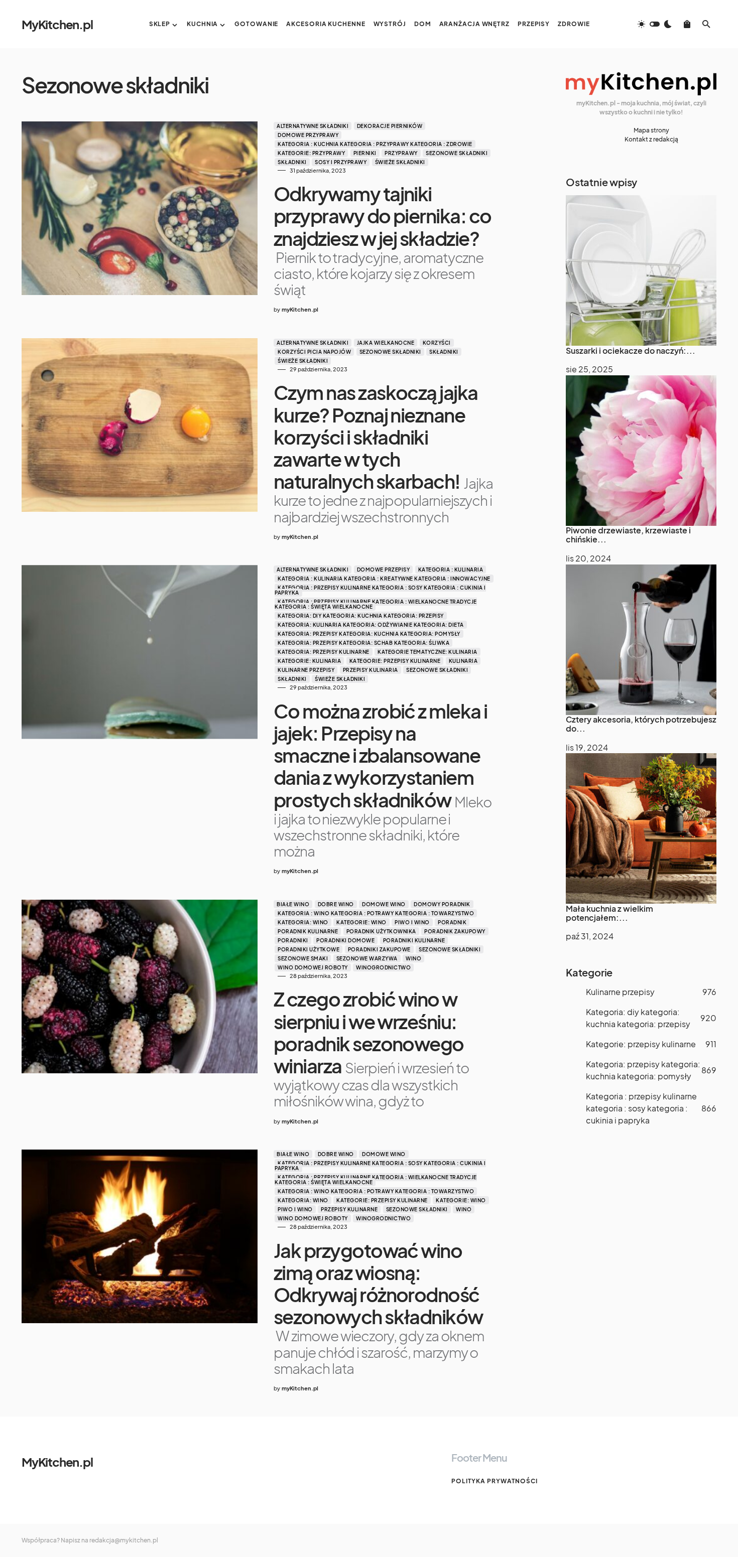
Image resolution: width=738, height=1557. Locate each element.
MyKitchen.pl (57, 24)
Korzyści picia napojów (314, 352)
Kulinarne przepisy (306, 670)
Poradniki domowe (345, 940)
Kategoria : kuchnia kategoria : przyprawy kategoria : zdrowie (375, 144)
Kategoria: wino (303, 922)
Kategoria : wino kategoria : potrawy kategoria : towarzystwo (376, 913)
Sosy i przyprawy (340, 162)
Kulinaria (463, 661)
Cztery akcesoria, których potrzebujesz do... (641, 724)
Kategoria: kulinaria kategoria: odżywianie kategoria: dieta (371, 625)
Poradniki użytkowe (308, 949)
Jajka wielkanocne (386, 343)
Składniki (292, 162)
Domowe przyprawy (308, 135)
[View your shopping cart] (687, 24)
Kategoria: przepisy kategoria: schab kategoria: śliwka (363, 643)
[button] (655, 24)
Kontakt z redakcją (651, 139)
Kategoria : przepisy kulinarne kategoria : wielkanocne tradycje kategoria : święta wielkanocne (376, 604)
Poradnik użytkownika (381, 931)
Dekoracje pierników (390, 126)
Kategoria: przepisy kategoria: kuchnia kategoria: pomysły (369, 634)
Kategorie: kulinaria (309, 661)
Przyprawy (401, 153)
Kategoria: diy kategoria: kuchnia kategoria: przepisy (361, 616)
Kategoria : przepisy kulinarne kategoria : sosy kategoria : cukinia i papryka (380, 590)
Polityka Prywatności (494, 1481)
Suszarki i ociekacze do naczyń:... (630, 350)
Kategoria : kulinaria (450, 570)
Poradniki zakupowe (379, 949)
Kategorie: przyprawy (311, 153)
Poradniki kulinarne (414, 940)
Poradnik (452, 922)
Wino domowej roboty (313, 967)
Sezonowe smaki (303, 958)
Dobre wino (336, 904)
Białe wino (293, 904)
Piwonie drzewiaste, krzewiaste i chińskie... (628, 534)
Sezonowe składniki (456, 153)
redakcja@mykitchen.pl (123, 1540)
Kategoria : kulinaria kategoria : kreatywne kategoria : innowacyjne (384, 579)
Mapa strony (651, 129)
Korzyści (437, 343)
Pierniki (365, 153)
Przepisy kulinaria (370, 670)
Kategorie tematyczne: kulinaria (427, 652)
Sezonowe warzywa (367, 958)
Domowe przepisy (383, 570)
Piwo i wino (412, 922)
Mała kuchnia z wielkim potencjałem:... (609, 912)
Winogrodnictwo (383, 967)
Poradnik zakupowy (454, 931)
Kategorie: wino (361, 922)
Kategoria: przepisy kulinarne (324, 652)
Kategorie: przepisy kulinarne (395, 661)
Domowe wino (384, 904)
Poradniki (293, 940)
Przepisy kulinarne (349, 1209)
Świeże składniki (400, 162)
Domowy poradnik (442, 904)
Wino (413, 958)
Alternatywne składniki (312, 126)
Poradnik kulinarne (308, 931)
